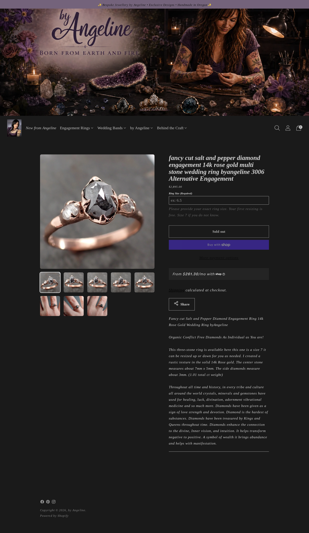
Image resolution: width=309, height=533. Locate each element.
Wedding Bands (110, 128)
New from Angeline (41, 128)
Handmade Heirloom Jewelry (154, 110)
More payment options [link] (219, 257)
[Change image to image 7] (74, 306)
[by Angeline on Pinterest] (48, 503)
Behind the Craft (170, 128)
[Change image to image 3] (97, 282)
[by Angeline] (14, 128)
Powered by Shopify (54, 515)
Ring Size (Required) (180, 193)
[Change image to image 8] (97, 306)
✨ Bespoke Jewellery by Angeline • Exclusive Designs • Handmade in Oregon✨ (154, 5)
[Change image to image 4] (121, 282)
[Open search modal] (277, 128)
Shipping (176, 290)
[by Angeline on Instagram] (54, 503)
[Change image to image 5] (144, 282)
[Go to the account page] (288, 128)
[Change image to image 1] (50, 282)
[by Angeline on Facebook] (42, 503)
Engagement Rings (75, 128)
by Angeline (139, 128)
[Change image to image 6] (50, 306)
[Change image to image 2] (74, 282)
